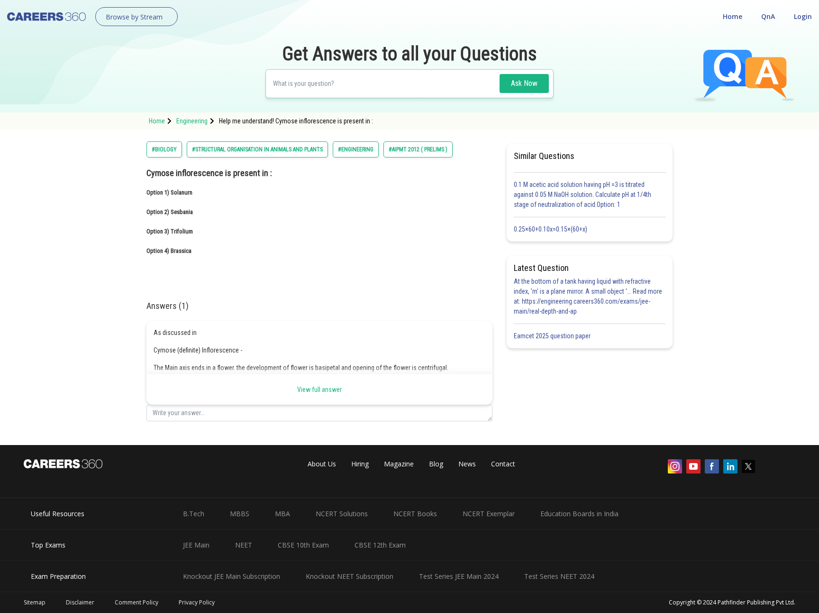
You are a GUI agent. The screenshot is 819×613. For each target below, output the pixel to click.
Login (803, 16)
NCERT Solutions (342, 513)
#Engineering (355, 149)
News (467, 463)
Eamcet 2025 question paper (553, 336)
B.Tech (193, 513)
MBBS (239, 513)
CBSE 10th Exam (303, 544)
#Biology (164, 149)
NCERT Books (415, 513)
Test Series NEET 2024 (559, 576)
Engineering (192, 121)
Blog (436, 463)
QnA (768, 16)
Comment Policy (136, 602)
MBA (282, 513)
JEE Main (196, 544)
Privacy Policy (197, 602)
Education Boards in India (579, 513)
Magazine (399, 463)
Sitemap (35, 602)
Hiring (360, 463)
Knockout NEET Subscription (349, 576)
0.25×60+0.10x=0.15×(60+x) (552, 229)
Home (732, 16)
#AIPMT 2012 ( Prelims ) (418, 149)
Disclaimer (80, 602)
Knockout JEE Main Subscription (231, 576)
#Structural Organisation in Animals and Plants (257, 149)
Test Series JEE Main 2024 (459, 576)
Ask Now (524, 83)
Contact (503, 463)
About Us (322, 463)
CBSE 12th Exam (380, 544)
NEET (243, 544)
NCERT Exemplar (489, 513)
